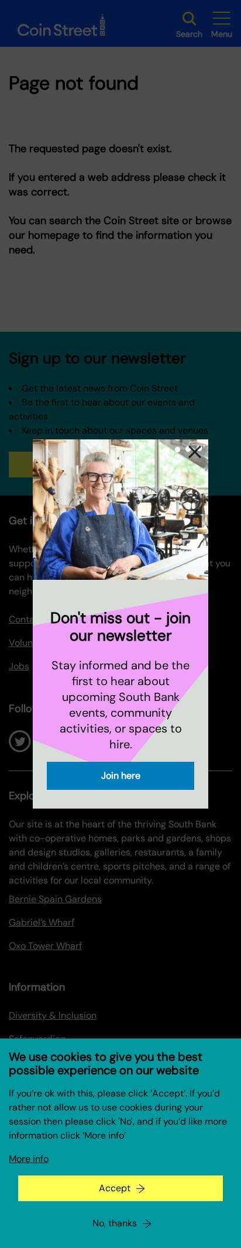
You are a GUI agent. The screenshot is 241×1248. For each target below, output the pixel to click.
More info (29, 1159)
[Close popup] (195, 453)
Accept (114, 1188)
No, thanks (114, 1223)
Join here (120, 775)
